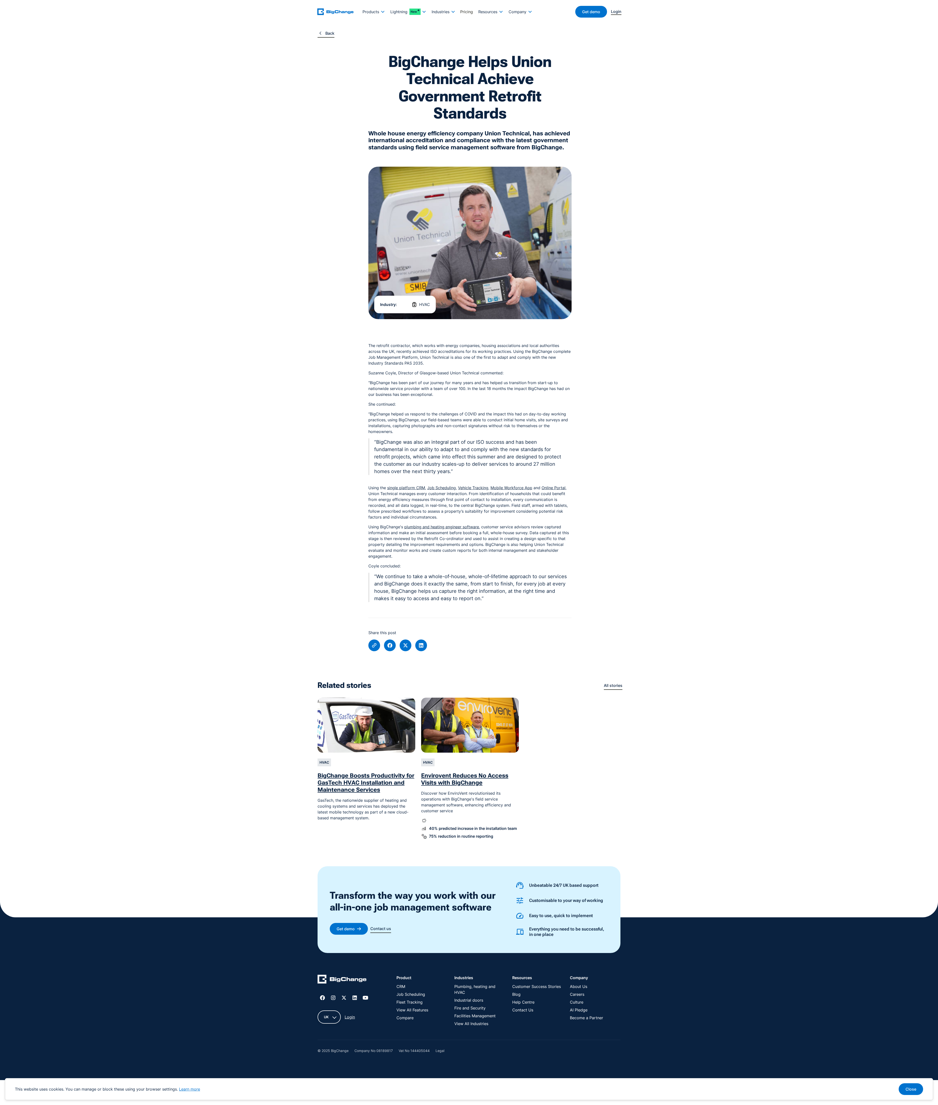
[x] (405, 645)
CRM (400, 986)
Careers (577, 994)
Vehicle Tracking (473, 487)
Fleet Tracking (409, 1002)
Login (350, 1017)
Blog (516, 994)
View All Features (412, 1010)
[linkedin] (421, 645)
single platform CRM (406, 487)
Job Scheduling (441, 487)
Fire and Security (470, 1008)
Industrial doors (468, 1000)
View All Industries (471, 1023)
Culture (576, 1002)
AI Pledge (578, 1010)
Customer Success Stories (536, 986)
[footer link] (342, 980)
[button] (373, 12)
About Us (578, 986)
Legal (440, 1051)
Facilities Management (475, 1015)
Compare (405, 1017)
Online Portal (553, 487)
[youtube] (365, 998)
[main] (338, 12)
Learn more (189, 1089)
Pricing (466, 11)
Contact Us (522, 1010)
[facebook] (390, 645)
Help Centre (523, 1002)
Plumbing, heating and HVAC (474, 989)
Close (911, 1089)
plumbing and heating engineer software (441, 526)
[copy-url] (374, 645)
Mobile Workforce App (511, 487)
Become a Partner (586, 1017)
